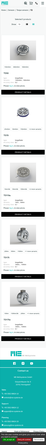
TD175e (7, 320)
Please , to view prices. (14, 86)
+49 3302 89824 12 (11, 408)
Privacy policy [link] (23, 443)
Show (14, 24)
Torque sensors (22, 10)
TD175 (6, 257)
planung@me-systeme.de (13, 425)
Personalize (38, 439)
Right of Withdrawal (21, 431)
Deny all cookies (24, 439)
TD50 (6, 73)
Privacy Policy (38, 431)
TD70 (6, 135)
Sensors (11, 10)
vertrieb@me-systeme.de (13, 398)
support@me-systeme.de (13, 411)
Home (3, 10)
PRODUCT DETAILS (23, 92)
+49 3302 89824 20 (11, 421)
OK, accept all (8, 439)
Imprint (4, 431)
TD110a (7, 195)
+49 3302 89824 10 (11, 394)
